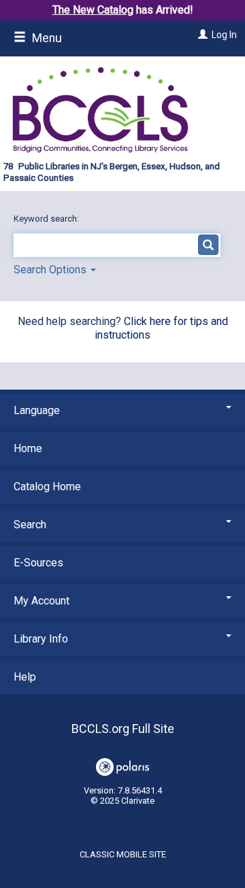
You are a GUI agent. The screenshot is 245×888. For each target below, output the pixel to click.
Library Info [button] (41, 638)
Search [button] (30, 524)
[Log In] (201, 34)
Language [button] (37, 410)
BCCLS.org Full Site (122, 728)
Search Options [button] (51, 269)
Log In (224, 34)
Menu (45, 38)
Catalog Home (47, 486)
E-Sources (38, 562)
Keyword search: (47, 219)
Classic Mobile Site (123, 854)
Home (28, 448)
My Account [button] (41, 600)
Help (25, 676)
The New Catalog (92, 9)
